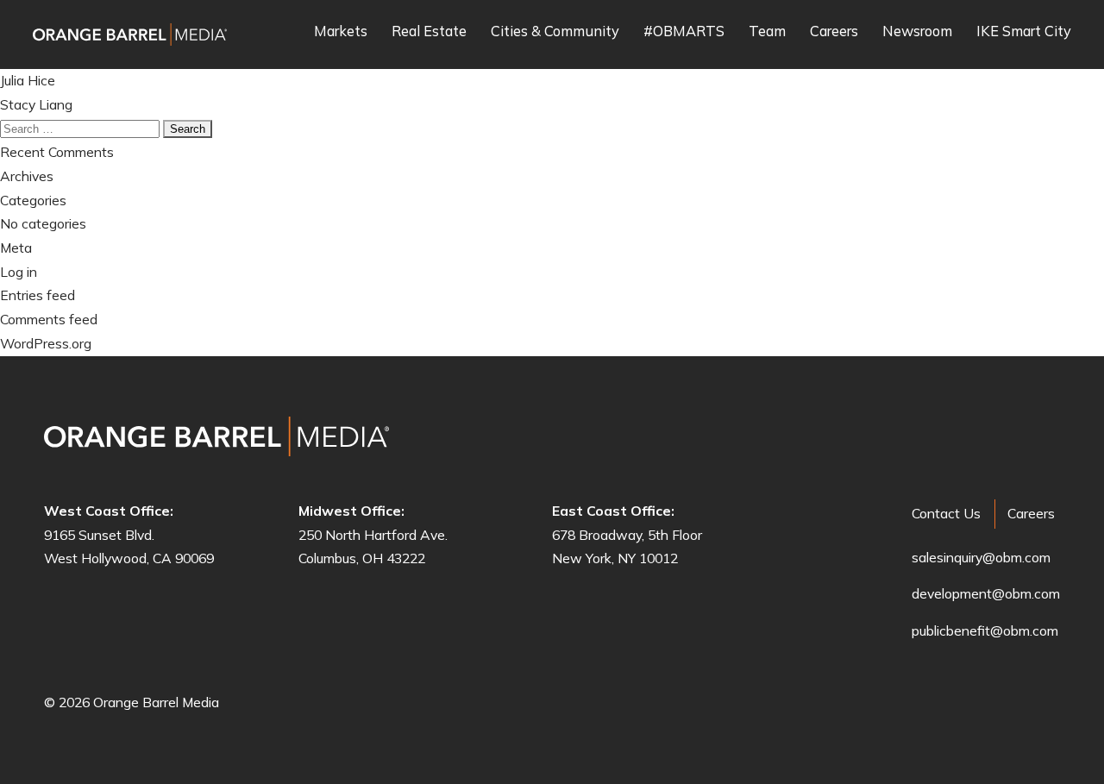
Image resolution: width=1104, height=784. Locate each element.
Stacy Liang (36, 104)
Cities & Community (555, 32)
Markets (340, 32)
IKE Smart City (1023, 32)
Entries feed (37, 295)
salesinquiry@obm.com (981, 557)
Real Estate (429, 32)
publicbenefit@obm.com (985, 630)
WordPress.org (45, 343)
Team (767, 32)
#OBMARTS (683, 32)
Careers (834, 32)
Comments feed (48, 319)
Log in (18, 271)
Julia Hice (27, 80)
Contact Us (946, 513)
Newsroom (917, 32)
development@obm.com (986, 593)
